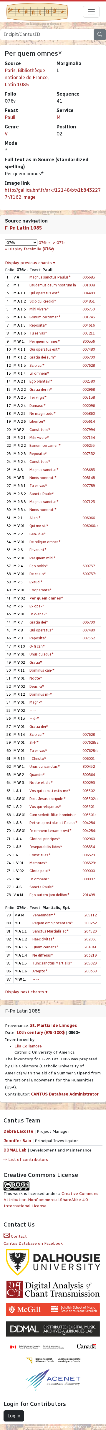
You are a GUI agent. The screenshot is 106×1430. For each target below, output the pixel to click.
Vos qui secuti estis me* (49, 791)
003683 (88, 277)
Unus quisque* (41, 654)
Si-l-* (34, 742)
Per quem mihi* (42, 558)
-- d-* (34, 718)
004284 (88, 823)
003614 (88, 421)
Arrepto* (39, 971)
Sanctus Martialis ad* (50, 931)
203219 (90, 955)
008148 (88, 477)
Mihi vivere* (39, 309)
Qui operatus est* (44, 293)
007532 (88, 453)
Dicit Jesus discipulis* (47, 798)
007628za (90, 742)
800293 (88, 782)
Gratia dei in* (40, 389)
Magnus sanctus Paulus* (50, 277)
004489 (88, 293)
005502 (88, 791)
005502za (90, 798)
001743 (88, 317)
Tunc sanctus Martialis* (52, 963)
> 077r (59, 242)
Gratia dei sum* (42, 357)
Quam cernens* (45, 947)
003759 (88, 309)
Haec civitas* (43, 939)
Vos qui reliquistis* (45, 806)
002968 (88, 389)
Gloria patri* (39, 871)
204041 (90, 947)
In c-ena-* (38, 614)
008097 (88, 879)
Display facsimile (31, 249)
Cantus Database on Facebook (33, 1243)
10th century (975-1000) (40, 1032)
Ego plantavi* (40, 381)
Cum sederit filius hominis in (53, 815)
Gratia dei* (38, 622)
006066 (88, 518)
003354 (88, 847)
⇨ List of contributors (26, 1159)
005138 (88, 397)
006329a (89, 863)
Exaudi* (35, 582)
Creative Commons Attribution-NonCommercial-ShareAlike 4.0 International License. (51, 1199)
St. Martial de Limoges (53, 1025)
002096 (88, 405)
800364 (88, 774)
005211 (88, 333)
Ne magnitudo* (42, 413)
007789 (88, 485)
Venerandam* (44, 915)
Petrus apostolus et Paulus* (53, 823)
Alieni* (35, 518)
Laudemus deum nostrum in (52, 285)
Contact (18, 1236)
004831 (88, 301)
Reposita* (38, 325)
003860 (88, 413)
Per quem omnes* (44, 341)
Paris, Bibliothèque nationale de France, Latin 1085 (27, 77)
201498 (88, 895)
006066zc (90, 526)
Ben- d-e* (37, 534)
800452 (88, 766)
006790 (88, 357)
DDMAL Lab (15, 1150)
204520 (90, 931)
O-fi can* (37, 646)
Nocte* (35, 678)
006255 (88, 445)
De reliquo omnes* (45, 542)
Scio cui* (36, 365)
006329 (88, 855)
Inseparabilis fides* (45, 847)
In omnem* (39, 373)
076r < (45, 242)
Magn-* (35, 702)
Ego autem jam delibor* (49, 895)
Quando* (37, 774)
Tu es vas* (38, 333)
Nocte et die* (41, 782)
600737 (88, 566)
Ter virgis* (38, 397)
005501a (89, 815)
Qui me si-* (38, 526)
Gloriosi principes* (44, 839)
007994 (88, 429)
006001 (88, 758)
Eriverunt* (38, 550)
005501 (88, 806)
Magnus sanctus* (44, 470)
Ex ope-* (36, 606)
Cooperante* (40, 590)
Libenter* (37, 421)
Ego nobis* (38, 566)
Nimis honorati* (43, 477)
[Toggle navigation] (91, 12)
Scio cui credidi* (42, 301)
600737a (89, 574)
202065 (90, 939)
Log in (13, 1416)
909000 (88, 871)
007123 (88, 502)
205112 (90, 915)
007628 (88, 365)
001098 (88, 285)
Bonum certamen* (45, 317)
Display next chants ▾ (26, 991)
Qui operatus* (41, 630)
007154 (88, 437)
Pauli (10, 117)
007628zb (90, 750)
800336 (88, 341)
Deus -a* (36, 686)
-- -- (32, 710)
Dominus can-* (41, 670)
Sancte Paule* (41, 494)
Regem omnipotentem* (52, 923)
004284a (89, 830)
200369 (90, 971)
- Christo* (37, 758)
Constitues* (39, 429)
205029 (90, 963)
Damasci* (37, 405)
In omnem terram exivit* (50, 830)
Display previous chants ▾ (30, 262)
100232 (90, 923)
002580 (88, 381)
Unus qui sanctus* (44, 766)
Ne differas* (42, 955)
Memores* (38, 863)
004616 (88, 325)
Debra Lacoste (18, 1131)
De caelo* (37, 574)
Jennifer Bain (18, 1140)
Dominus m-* (40, 694)
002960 (88, 839)
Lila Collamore (28, 1046)
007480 (88, 349)
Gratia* (35, 662)
